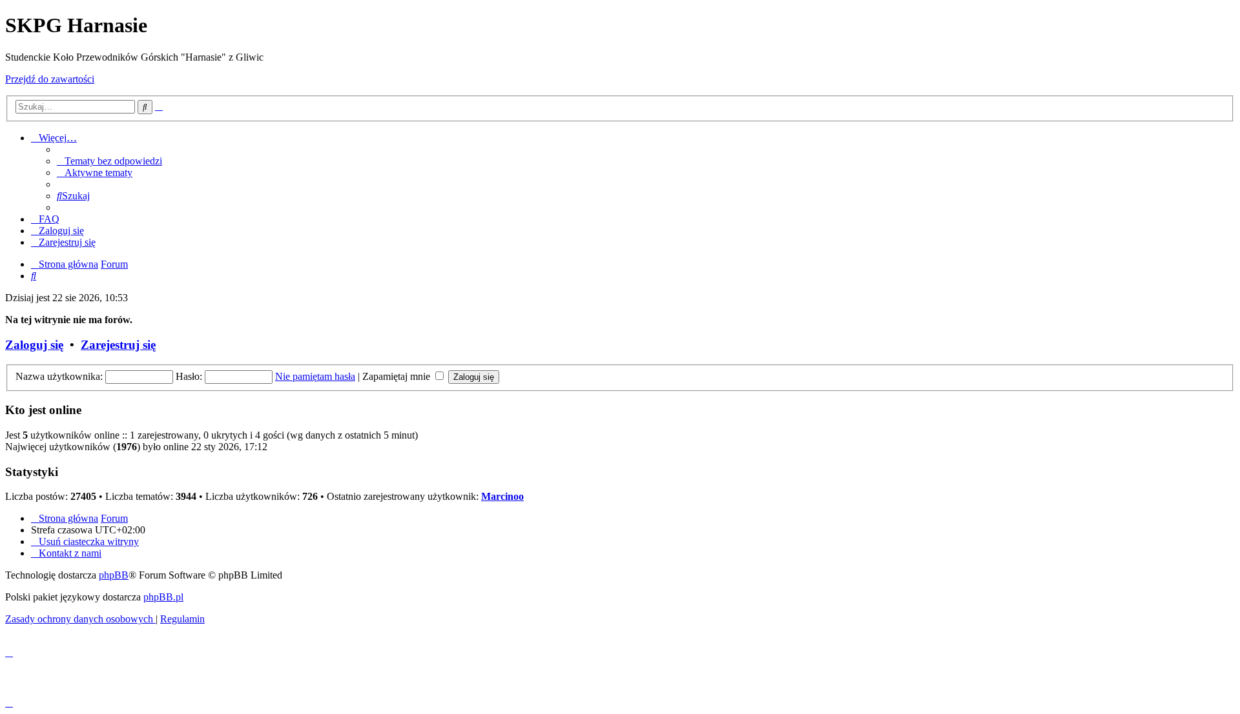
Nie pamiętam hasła (315, 376)
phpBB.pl (163, 596)
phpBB (114, 575)
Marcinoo (502, 496)
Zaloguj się (34, 345)
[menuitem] (109, 160)
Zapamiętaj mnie (397, 376)
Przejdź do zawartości (49, 79)
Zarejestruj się (118, 345)
